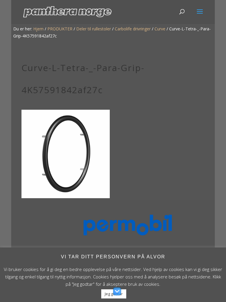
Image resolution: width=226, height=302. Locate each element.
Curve (159, 29)
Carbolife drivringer (133, 29)
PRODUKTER (59, 29)
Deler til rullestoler (93, 29)
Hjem (38, 29)
